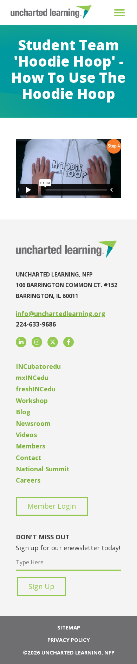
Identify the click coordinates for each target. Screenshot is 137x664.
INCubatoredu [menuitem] (38, 366)
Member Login (51, 506)
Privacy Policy (68, 639)
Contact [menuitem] (28, 457)
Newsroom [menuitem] (33, 423)
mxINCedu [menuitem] (32, 377)
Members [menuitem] (30, 446)
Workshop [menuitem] (32, 400)
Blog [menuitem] (23, 412)
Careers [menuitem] (28, 480)
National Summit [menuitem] (43, 469)
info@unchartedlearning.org (60, 313)
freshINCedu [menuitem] (36, 389)
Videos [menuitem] (26, 434)
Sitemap (68, 627)
